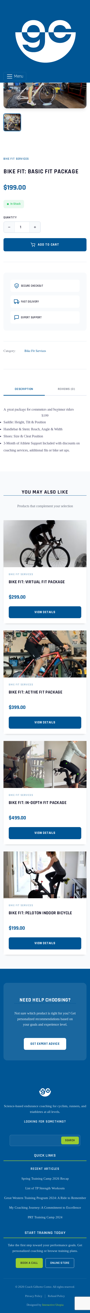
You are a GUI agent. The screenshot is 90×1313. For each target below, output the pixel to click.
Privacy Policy (33, 1296)
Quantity (10, 217)
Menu (18, 76)
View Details (45, 612)
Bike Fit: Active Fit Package (35, 692)
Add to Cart (48, 244)
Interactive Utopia (53, 1304)
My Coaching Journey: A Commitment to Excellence (45, 1207)
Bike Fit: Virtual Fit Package (37, 582)
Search (70, 1140)
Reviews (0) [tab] (66, 389)
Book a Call (29, 1263)
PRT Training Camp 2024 (45, 1217)
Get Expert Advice (45, 1044)
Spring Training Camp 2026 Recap (45, 1178)
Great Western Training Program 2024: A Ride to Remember (45, 1198)
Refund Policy (56, 1296)
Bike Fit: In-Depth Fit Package (37, 803)
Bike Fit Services (16, 159)
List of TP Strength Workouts (45, 1188)
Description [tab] (24, 389)
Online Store (59, 1263)
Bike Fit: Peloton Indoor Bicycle (40, 913)
